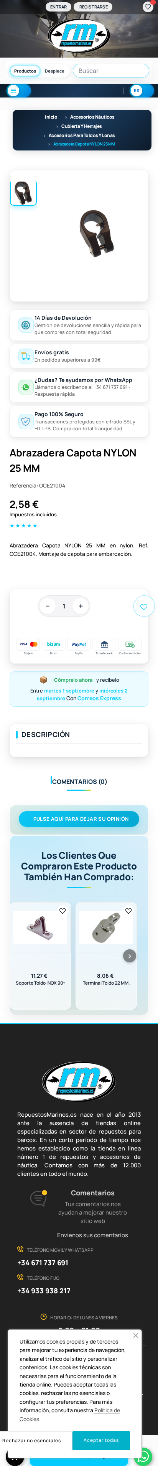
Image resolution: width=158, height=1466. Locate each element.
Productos (25, 71)
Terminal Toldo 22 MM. (106, 983)
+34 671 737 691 (42, 1262)
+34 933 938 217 (44, 1290)
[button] (136, 1335)
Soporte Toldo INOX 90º (40, 983)
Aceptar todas (101, 1440)
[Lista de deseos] (148, 7)
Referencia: (24, 485)
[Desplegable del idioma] (142, 91)
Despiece (54, 71)
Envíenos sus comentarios (92, 1235)
